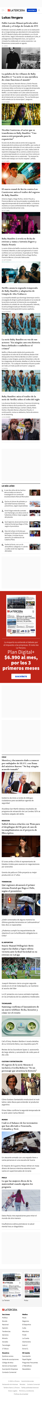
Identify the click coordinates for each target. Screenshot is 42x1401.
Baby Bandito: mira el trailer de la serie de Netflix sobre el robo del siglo (21, 398)
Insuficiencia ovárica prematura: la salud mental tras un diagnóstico (18, 1225)
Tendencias (7, 882)
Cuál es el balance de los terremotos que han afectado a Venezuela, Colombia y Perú (20, 1126)
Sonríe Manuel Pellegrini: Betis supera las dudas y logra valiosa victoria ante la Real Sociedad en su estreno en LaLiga (19, 950)
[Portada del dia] (21, 635)
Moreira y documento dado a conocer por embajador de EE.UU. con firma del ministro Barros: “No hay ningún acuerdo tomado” (20, 765)
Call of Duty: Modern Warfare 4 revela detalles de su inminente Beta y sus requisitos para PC (20, 1042)
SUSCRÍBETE (21, 676)
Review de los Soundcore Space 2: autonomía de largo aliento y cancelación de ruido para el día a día (20, 1052)
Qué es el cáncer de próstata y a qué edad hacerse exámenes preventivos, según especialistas (16, 503)
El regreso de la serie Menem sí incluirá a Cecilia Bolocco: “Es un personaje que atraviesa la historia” (19, 1068)
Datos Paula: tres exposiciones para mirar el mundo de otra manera (19, 1216)
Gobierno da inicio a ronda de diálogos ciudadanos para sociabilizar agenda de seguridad (18, 800)
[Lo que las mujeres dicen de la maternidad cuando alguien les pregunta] (21, 1200)
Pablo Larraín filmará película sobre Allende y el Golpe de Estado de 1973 (20, 24)
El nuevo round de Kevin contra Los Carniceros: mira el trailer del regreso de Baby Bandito (21, 192)
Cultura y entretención (12, 1061)
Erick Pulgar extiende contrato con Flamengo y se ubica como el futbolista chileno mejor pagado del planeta (16, 514)
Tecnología (7, 1003)
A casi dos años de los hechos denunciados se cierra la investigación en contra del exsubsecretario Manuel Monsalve (16, 493)
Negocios (6, 821)
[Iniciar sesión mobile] (39, 10)
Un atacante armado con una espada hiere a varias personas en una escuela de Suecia (20, 1158)
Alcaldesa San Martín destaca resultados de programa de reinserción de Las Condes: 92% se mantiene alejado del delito (21, 811)
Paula (4, 1178)
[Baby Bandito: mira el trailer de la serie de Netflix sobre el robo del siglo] (21, 429)
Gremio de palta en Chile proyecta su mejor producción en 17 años (19, 873)
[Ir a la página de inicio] (16, 10)
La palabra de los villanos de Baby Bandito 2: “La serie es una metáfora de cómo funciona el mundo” (20, 77)
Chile (4, 757)
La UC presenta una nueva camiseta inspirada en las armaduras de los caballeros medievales (20, 995)
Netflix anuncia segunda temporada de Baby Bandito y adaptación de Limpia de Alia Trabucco (20, 291)
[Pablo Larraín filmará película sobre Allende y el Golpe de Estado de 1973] (21, 58)
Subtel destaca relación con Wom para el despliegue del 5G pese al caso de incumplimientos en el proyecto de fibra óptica (21, 828)
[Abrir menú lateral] (4, 10)
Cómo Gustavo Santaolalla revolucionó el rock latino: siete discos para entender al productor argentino (20, 1102)
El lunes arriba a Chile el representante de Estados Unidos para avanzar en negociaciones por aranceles (20, 864)
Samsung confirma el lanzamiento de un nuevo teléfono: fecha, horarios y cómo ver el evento (20, 1010)
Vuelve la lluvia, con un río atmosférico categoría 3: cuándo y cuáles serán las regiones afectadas (16, 547)
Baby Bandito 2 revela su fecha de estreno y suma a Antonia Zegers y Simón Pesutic (19, 242)
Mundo (5, 1119)
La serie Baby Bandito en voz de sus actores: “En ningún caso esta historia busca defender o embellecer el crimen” (21, 344)
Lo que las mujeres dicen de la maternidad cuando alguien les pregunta (17, 1184)
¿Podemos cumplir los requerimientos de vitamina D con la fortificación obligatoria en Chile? (19, 933)
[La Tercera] (12, 1298)
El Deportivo (7, 942)
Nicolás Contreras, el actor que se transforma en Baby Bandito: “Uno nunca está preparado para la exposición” (19, 134)
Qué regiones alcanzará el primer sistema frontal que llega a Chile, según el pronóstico (16, 524)
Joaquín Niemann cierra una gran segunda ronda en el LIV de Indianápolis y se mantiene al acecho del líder (20, 986)
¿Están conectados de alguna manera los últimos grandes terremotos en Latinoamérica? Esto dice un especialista (21, 922)
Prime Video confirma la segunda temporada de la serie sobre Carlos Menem (21, 1111)
